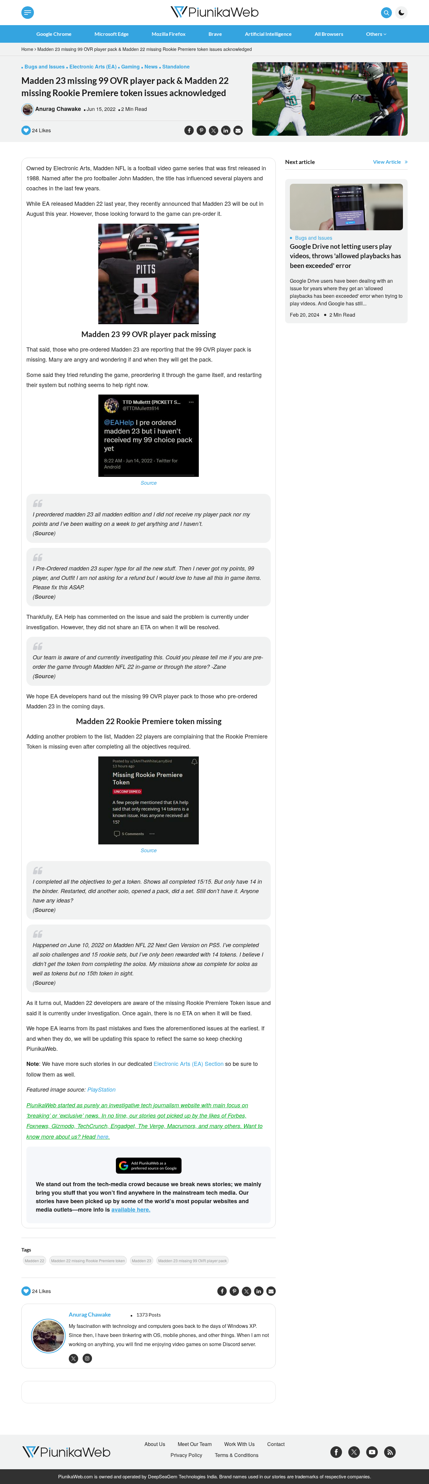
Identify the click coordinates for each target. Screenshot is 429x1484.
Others (374, 34)
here (102, 1136)
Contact (276, 1444)
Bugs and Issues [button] (44, 66)
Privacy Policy (186, 1455)
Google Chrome (54, 34)
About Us (154, 1444)
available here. (130, 1209)
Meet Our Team (195, 1444)
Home (27, 49)
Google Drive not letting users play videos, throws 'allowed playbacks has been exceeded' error (345, 255)
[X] (354, 1451)
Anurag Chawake (58, 109)
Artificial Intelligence (268, 34)
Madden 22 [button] (34, 1260)
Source (149, 482)
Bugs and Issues (313, 237)
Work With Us (239, 1444)
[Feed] (390, 1451)
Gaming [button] (130, 66)
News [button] (151, 66)
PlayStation (101, 1089)
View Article (387, 162)
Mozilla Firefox (169, 34)
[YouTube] (372, 1451)
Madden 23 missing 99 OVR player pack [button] (192, 1260)
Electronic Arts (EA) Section (189, 1063)
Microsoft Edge (112, 34)
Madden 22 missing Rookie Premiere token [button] (88, 1260)
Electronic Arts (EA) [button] (93, 66)
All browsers (329, 34)
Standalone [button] (176, 66)
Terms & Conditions (236, 1455)
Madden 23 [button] (141, 1260)
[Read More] (346, 207)
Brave (215, 34)
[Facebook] (336, 1451)
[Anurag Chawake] (46, 1336)
